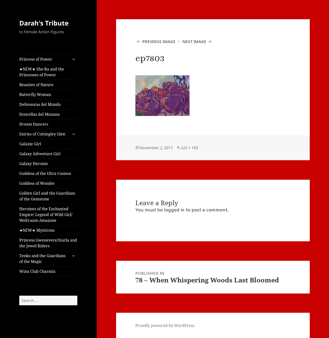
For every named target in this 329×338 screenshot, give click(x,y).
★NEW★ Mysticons (37, 230)
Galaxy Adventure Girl (39, 153)
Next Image (194, 41)
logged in (174, 210)
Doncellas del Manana (39, 114)
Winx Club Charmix (37, 271)
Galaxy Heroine (33, 163)
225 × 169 (189, 147)
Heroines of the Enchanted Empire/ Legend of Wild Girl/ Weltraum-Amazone (45, 214)
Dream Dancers (33, 124)
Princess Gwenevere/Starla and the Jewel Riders (48, 243)
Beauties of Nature (36, 84)
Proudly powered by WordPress (164, 325)
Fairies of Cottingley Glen (42, 134)
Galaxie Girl (30, 144)
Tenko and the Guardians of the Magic (42, 258)
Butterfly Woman (35, 94)
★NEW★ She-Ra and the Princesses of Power (41, 71)
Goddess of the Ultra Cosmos (45, 173)
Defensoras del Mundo (40, 104)
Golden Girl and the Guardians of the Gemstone (47, 196)
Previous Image (158, 41)
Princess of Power (35, 59)
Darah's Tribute (44, 23)
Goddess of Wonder (37, 183)
